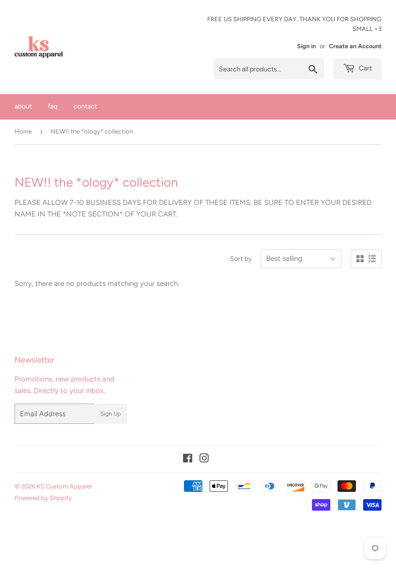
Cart (364, 68)
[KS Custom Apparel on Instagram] (204, 459)
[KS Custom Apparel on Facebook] (188, 459)
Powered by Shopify (43, 497)
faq (52, 106)
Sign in (306, 46)
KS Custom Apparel (64, 486)
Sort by (241, 259)
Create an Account (355, 46)
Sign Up (110, 413)
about (23, 106)
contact (85, 106)
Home (23, 131)
